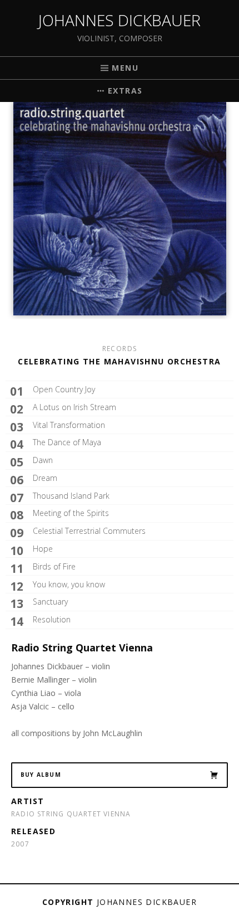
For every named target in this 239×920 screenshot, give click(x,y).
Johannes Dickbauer (119, 20)
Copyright (68, 902)
